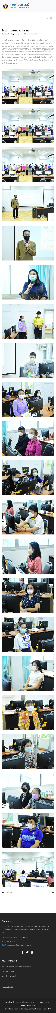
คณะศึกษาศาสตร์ (9, 976)
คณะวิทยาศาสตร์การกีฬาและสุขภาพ (16, 966)
